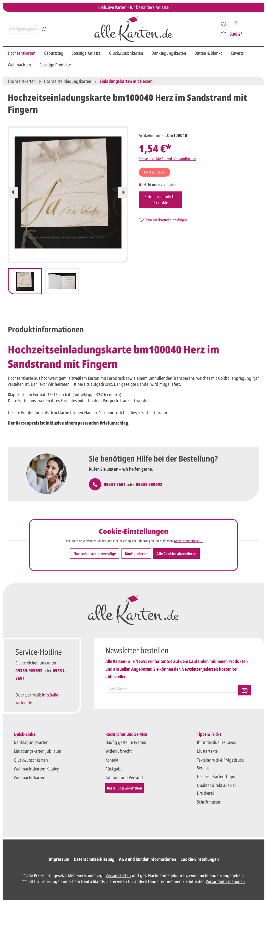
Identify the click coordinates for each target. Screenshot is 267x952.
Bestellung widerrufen (124, 788)
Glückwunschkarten (31, 760)
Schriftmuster (209, 802)
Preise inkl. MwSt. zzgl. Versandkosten (167, 158)
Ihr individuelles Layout (217, 742)
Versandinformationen (225, 881)
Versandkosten (118, 875)
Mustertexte (207, 751)
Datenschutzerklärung (94, 859)
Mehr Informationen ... (188, 541)
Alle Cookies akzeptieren (176, 553)
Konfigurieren (136, 553)
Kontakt (111, 760)
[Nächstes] (123, 192)
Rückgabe (114, 769)
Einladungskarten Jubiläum (37, 751)
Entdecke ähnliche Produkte (160, 200)
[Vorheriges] (13, 192)
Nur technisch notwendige (95, 553)
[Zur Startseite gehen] (133, 29)
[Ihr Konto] (236, 23)
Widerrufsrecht (118, 751)
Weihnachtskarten (29, 777)
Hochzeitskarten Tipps (216, 776)
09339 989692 (149, 484)
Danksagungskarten (31, 742)
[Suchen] (44, 29)
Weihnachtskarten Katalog (36, 769)
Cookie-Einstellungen (199, 859)
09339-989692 (29, 671)
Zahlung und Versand (124, 777)
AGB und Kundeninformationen (147, 859)
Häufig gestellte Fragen (125, 742)
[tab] (46, 329)
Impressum (58, 859)
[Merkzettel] (223, 23)
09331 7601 (115, 484)
